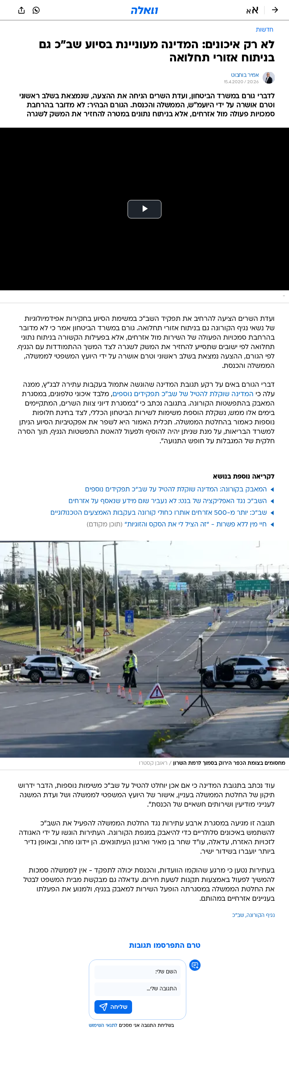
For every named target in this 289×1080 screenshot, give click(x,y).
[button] (252, 10)
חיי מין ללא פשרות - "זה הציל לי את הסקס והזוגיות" (196, 525)
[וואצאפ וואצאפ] (36, 10)
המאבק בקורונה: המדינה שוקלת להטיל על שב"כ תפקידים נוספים (176, 490)
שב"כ (238, 915)
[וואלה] (144, 10)
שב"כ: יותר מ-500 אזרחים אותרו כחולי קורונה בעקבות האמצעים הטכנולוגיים (158, 513)
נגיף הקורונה (260, 915)
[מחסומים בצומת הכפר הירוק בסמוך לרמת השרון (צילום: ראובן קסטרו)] (144, 655)
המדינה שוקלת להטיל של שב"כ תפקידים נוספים (183, 394)
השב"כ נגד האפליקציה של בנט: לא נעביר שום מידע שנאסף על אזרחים (167, 501)
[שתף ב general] (21, 10)
